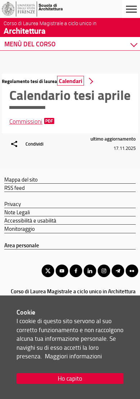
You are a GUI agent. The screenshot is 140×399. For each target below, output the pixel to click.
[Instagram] (104, 271)
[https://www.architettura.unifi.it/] (40, 9)
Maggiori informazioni (73, 356)
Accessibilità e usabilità (30, 220)
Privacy (12, 204)
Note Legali (17, 212)
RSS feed (14, 188)
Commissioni (25, 121)
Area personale (21, 245)
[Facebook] (76, 271)
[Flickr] (132, 271)
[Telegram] (118, 271)
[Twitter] (48, 271)
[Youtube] (62, 271)
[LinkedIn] (90, 271)
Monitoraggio (19, 229)
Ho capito (70, 378)
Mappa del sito (21, 179)
